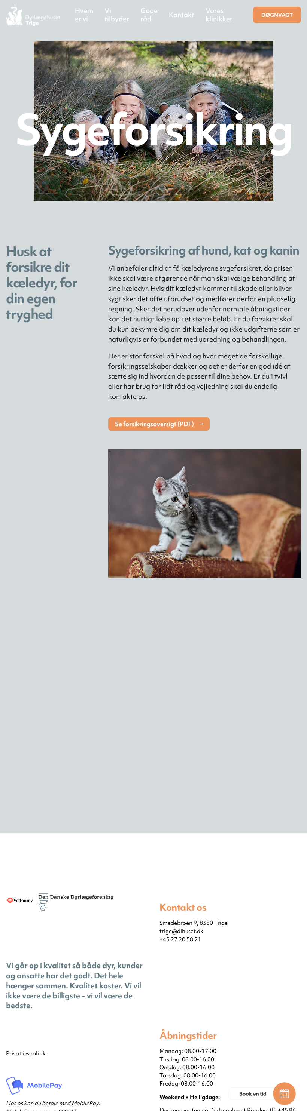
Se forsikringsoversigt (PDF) (154, 424)
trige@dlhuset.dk (181, 931)
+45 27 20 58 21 (180, 939)
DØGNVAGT (277, 15)
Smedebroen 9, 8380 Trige (193, 923)
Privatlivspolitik (26, 1053)
